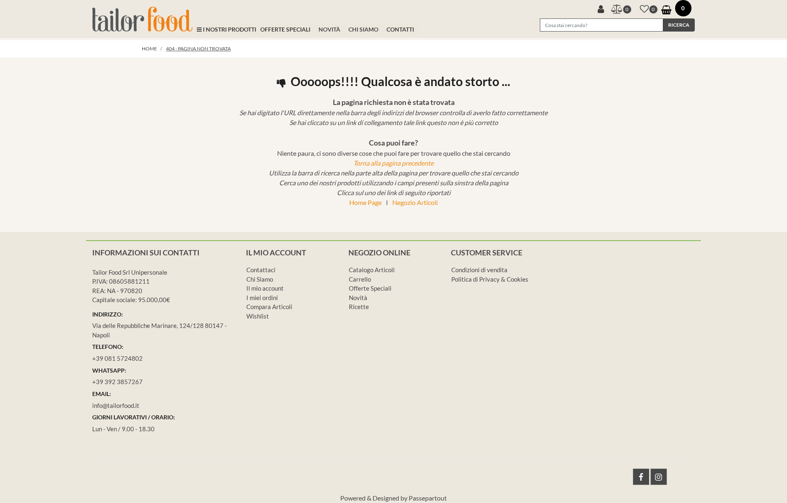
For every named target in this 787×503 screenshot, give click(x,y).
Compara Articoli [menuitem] (269, 306)
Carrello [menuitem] (360, 279)
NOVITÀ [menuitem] (329, 29)
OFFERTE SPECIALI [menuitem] (285, 29)
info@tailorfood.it (115, 405)
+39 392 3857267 (117, 381)
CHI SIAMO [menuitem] (363, 29)
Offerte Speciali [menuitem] (370, 288)
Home (149, 49)
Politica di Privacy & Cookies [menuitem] (489, 279)
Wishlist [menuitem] (257, 316)
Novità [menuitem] (358, 297)
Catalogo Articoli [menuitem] (372, 269)
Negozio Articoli (415, 202)
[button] (679, 25)
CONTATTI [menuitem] (400, 29)
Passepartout (428, 498)
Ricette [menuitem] (359, 306)
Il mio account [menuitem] (265, 288)
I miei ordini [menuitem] (262, 297)
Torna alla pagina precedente (393, 163)
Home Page (365, 202)
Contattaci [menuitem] (260, 269)
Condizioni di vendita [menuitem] (479, 269)
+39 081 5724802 (117, 358)
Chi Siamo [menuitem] (259, 279)
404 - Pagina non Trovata (198, 49)
